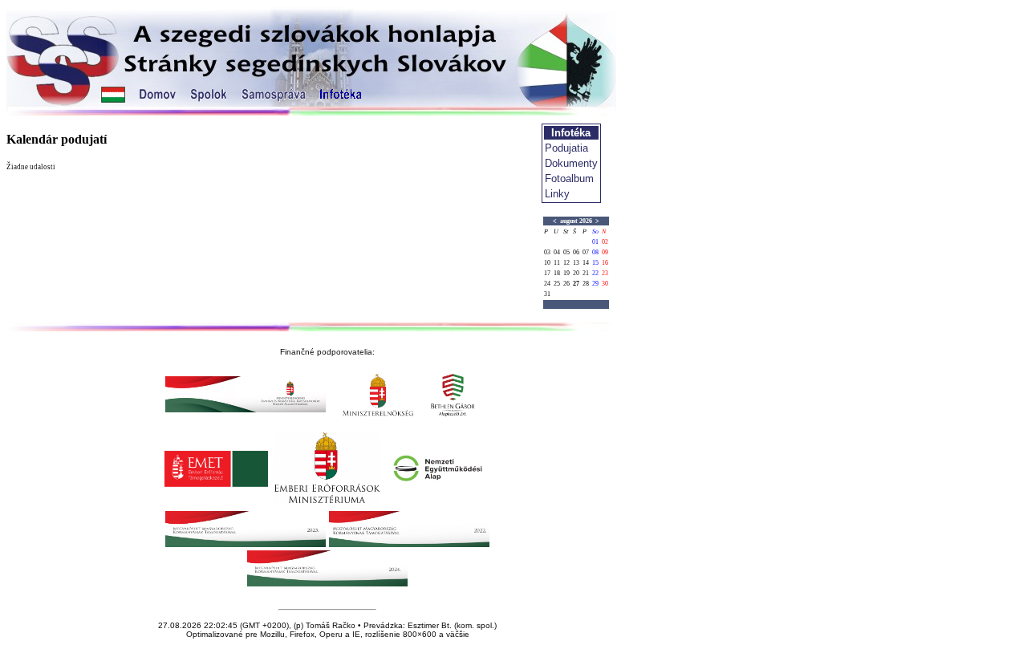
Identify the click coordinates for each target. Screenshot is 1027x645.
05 (566, 252)
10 (547, 262)
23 (605, 273)
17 (547, 273)
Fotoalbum (569, 178)
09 (605, 252)
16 (605, 262)
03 (547, 252)
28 (586, 283)
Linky (557, 194)
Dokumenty (571, 163)
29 (595, 283)
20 (576, 273)
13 (576, 262)
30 (605, 283)
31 (547, 294)
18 (557, 273)
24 (547, 283)
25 (557, 283)
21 (586, 273)
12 (566, 262)
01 (595, 241)
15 (595, 262)
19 (566, 273)
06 (576, 252)
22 (595, 273)
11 (557, 262)
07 (586, 252)
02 (605, 241)
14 (586, 262)
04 (557, 252)
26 (566, 283)
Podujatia (566, 148)
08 (595, 252)
